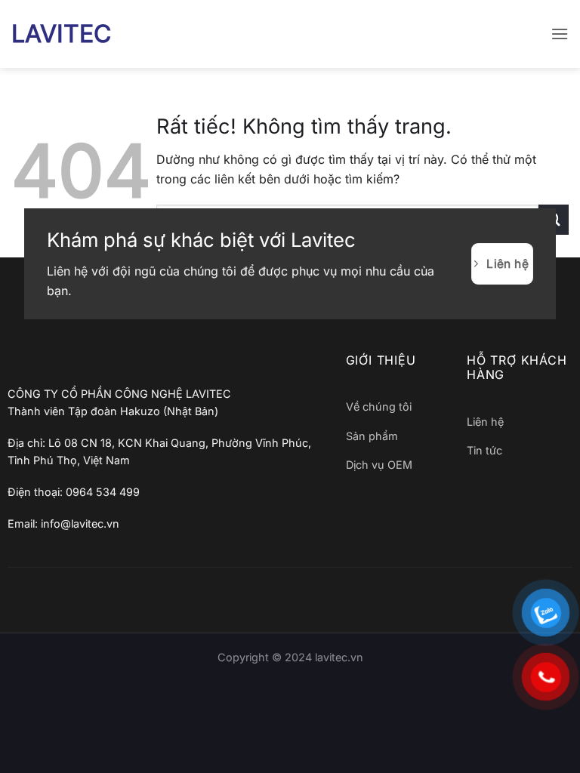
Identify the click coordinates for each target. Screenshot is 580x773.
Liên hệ (485, 421)
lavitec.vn (339, 657)
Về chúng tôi (379, 406)
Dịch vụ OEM (379, 464)
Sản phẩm (372, 436)
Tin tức (484, 450)
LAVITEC (61, 34)
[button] (560, 33)
